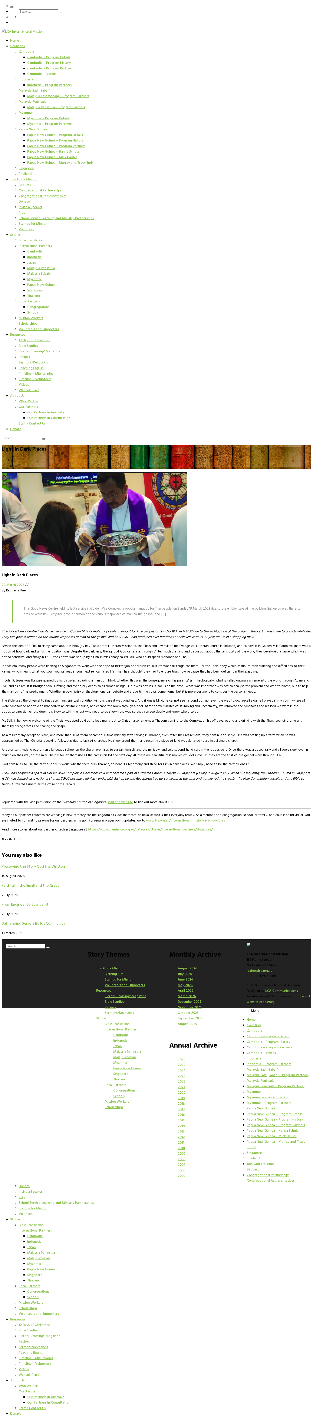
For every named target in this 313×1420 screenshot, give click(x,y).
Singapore (26, 168)
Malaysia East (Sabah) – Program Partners (58, 96)
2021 (181, 1087)
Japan (31, 263)
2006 (181, 1170)
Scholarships (28, 324)
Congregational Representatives (42, 196)
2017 (181, 1109)
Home (14, 41)
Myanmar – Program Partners (49, 124)
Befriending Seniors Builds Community (33, 924)
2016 (181, 1115)
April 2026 (186, 991)
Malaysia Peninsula (32, 102)
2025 (181, 1065)
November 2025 (190, 1007)
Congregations (38, 307)
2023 (181, 1076)
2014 (181, 1126)
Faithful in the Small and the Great (30, 886)
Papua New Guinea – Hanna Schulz (53, 152)
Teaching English (31, 368)
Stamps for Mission (33, 224)
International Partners (35, 246)
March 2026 (187, 996)
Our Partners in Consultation (48, 418)
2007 (181, 1165)
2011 (181, 1143)
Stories (15, 235)
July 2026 (185, 974)
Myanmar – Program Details (48, 118)
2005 (181, 1176)
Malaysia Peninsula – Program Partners (56, 107)
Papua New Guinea (33, 129)
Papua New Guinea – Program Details (55, 135)
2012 (181, 1137)
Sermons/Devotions (33, 362)
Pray (22, 213)
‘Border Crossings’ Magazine (39, 351)
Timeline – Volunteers (35, 379)
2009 (181, 1154)
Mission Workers (31, 318)
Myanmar (26, 113)
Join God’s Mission (23, 179)
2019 (181, 1098)
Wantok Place (29, 390)
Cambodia (26, 52)
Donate (24, 201)
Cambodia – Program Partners (50, 68)
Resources (17, 335)
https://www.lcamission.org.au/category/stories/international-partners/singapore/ (150, 829)
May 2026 (185, 985)
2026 (181, 1059)
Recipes (24, 357)
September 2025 (190, 1018)
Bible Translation (31, 240)
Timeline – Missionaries (36, 374)
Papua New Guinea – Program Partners (56, 146)
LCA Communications (281, 991)
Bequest (25, 185)
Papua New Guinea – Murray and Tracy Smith (61, 163)
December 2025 (189, 1002)
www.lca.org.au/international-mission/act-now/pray (185, 820)
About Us (17, 396)
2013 (181, 1131)
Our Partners (28, 407)
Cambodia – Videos (41, 74)
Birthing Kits (114, 974)
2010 (181, 1148)
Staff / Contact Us (32, 423)
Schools (33, 312)
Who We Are (28, 401)
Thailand (25, 174)
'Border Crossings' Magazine (125, 996)
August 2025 (187, 1024)
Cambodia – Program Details (48, 57)
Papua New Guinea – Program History (55, 140)
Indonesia (26, 79)
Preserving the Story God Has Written (33, 867)
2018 (181, 1104)
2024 (182, 1070)
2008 (181, 1159)
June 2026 (185, 979)
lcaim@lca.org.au (259, 971)
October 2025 (188, 1013)
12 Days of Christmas (34, 340)
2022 (181, 1081)
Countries (17, 46)
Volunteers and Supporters (39, 329)
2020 (181, 1093)
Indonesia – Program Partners (49, 85)
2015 (181, 1120)
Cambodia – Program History (49, 63)
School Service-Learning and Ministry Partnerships (56, 218)
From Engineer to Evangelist (25, 905)
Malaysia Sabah (38, 274)
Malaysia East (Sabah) (34, 90)
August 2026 (187, 968)
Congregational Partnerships (40, 190)
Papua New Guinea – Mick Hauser (52, 157)
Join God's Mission (109, 968)
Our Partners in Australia (45, 412)
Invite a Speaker (30, 207)
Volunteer (26, 229)
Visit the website (120, 802)
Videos (24, 385)
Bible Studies (28, 346)
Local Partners (29, 301)
